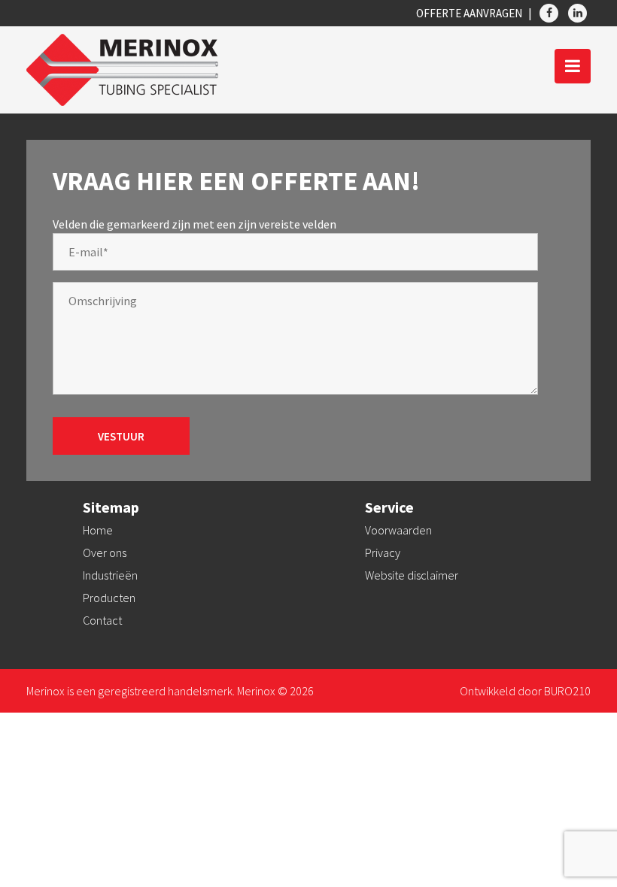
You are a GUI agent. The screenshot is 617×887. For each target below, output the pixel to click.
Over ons (104, 552)
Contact (102, 620)
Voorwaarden (398, 529)
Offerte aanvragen (469, 13)
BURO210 (567, 690)
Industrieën (110, 575)
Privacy (382, 552)
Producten (109, 597)
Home (98, 529)
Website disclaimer (411, 575)
